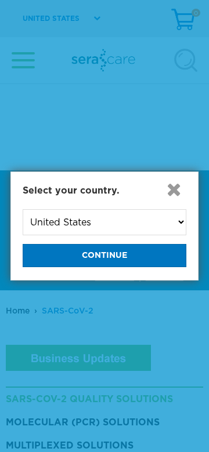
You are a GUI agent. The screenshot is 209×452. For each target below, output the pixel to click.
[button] (173, 189)
